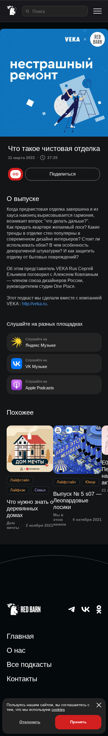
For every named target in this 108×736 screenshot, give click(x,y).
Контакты (22, 679)
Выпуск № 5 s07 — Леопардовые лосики (77, 500)
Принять (78, 722)
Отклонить (29, 722)
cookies (58, 709)
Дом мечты (13, 525)
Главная (20, 636)
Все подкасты (29, 664)
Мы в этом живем (59, 519)
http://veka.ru (34, 303)
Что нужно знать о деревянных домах (30, 508)
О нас (16, 650)
